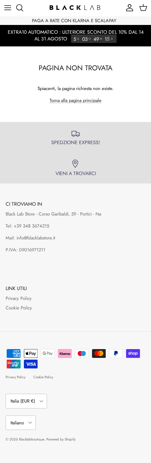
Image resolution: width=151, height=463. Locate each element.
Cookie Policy (19, 307)
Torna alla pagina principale (75, 100)
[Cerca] (23, 7)
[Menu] (7, 7)
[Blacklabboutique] (75, 8)
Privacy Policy (19, 298)
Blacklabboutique (31, 439)
